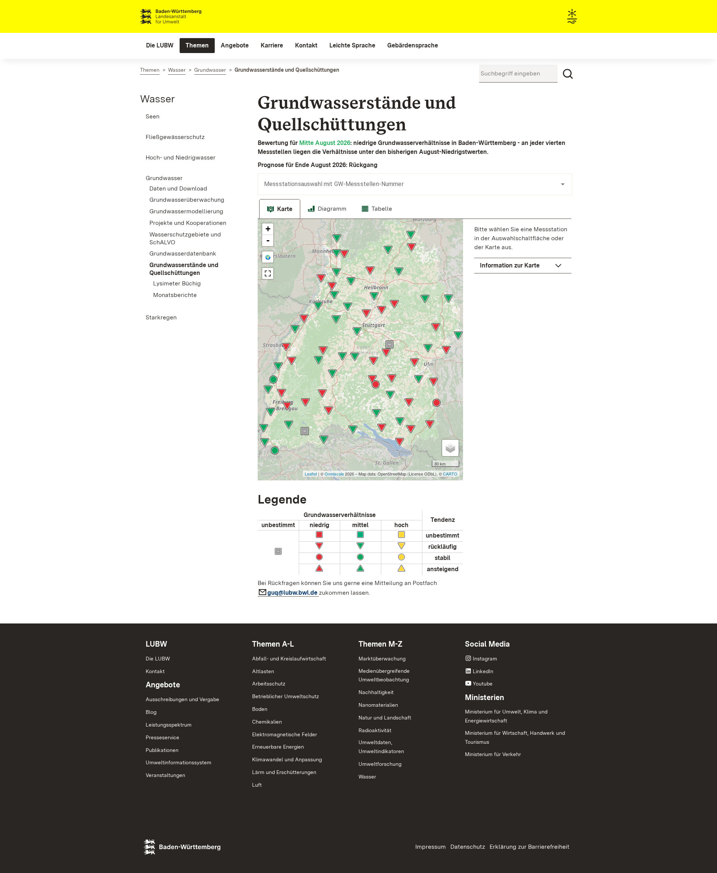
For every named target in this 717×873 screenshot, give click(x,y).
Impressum (430, 846)
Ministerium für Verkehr (493, 754)
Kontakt (155, 671)
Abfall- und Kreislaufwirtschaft (289, 659)
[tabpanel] (414, 410)
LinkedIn (483, 671)
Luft (257, 785)
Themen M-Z (380, 644)
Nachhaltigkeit (376, 692)
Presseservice (162, 737)
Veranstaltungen (165, 775)
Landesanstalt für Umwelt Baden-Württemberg (184, 16)
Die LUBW (158, 659)
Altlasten (263, 671)
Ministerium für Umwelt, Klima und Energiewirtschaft (506, 716)
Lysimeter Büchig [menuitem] (177, 283)
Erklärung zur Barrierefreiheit (529, 846)
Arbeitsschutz (268, 684)
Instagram (485, 659)
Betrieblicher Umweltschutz (285, 696)
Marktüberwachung (382, 659)
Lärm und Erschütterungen (284, 772)
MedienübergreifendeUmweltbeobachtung (384, 675)
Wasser (157, 98)
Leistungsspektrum (169, 725)
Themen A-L (273, 644)
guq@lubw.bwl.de (293, 592)
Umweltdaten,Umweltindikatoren (381, 746)
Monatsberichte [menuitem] (175, 294)
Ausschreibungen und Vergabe (182, 699)
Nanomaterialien (378, 705)
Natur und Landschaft (384, 718)
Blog (151, 712)
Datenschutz (467, 846)
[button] (522, 265)
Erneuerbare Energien (278, 747)
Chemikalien (267, 722)
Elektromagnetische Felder (284, 734)
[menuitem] (160, 45)
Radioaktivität (374, 730)
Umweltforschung (379, 764)
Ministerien (484, 697)
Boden (259, 709)
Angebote (163, 684)
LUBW (156, 644)
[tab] (279, 209)
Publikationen (162, 750)
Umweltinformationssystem (178, 762)
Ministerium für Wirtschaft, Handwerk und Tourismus (515, 737)
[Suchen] (568, 74)
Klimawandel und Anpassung (287, 759)
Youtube (483, 684)
